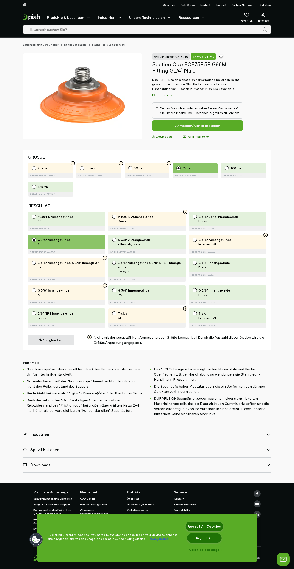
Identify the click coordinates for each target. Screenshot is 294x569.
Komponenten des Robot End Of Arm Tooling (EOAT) (52, 511)
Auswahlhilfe (182, 509)
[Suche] (265, 29)
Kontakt (205, 4)
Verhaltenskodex (138, 509)
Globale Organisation (140, 504)
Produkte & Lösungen (65, 17)
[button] (36, 539)
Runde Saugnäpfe (75, 44)
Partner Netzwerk (243, 4)
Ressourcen (189, 17)
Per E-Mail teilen (198, 136)
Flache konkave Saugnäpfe (109, 44)
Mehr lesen (160, 95)
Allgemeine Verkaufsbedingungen (94, 511)
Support (221, 4)
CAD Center (87, 498)
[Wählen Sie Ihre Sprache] (26, 5)
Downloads (164, 136)
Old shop (265, 4)
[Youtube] (257, 503)
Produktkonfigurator (93, 504)
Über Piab (169, 4)
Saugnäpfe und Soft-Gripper (41, 44)
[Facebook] (257, 493)
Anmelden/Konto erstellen (197, 125)
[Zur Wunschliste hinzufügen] (221, 56)
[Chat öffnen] (283, 559)
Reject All (204, 538)
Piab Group (188, 4)
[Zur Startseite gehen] (31, 17)
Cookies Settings (204, 550)
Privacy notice (158, 539)
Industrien (106, 17)
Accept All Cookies (204, 526)
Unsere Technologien (147, 17)
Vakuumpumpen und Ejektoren (52, 498)
